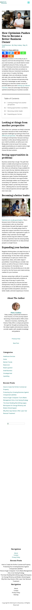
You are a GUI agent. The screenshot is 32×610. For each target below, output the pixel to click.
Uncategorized (7, 373)
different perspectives (8, 136)
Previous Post (16, 339)
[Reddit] (17, 53)
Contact (16, 555)
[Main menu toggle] (28, 2)
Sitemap (16, 595)
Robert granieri (7, 368)
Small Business (6, 45)
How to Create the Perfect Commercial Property (16, 564)
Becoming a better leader (15, 111)
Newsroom (6, 365)
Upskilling (6, 376)
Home (5, 359)
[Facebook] (5, 53)
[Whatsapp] (23, 53)
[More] (11, 56)
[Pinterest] (5, 56)
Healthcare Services (9, 356)
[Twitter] (11, 53)
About (16, 553)
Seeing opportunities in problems (18, 108)
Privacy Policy (16, 557)
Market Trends (7, 362)
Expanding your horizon (15, 114)
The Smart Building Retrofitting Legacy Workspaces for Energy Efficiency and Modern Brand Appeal (14, 405)
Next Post (16, 343)
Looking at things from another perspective (17, 103)
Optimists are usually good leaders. (12, 220)
